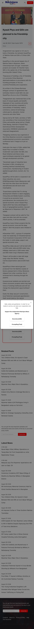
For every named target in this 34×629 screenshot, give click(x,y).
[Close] (30, 302)
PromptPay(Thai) (17, 324)
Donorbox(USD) (17, 319)
